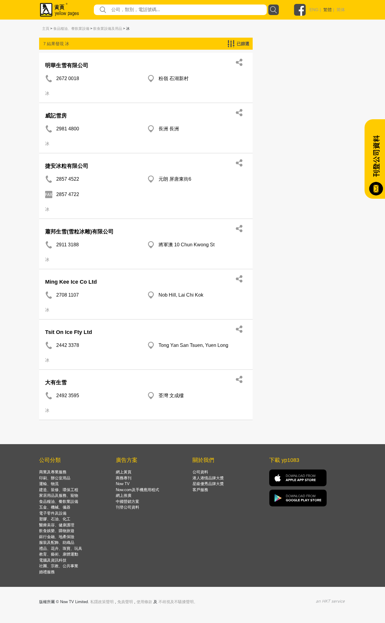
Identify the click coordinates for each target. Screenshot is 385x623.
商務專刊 (123, 478)
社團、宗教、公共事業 (58, 566)
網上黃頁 (123, 472)
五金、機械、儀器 (54, 507)
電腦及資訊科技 (52, 560)
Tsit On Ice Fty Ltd (68, 332)
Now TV (123, 483)
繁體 (327, 9)
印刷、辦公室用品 (54, 478)
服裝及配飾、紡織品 (56, 542)
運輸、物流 (49, 483)
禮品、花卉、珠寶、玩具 (60, 548)
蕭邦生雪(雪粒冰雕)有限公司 (79, 232)
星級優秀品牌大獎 (208, 483)
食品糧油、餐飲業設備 (71, 28)
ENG (314, 9)
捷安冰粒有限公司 (66, 166)
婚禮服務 (47, 572)
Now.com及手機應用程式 (137, 489)
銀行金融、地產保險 (56, 536)
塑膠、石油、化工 (54, 519)
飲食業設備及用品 (107, 28)
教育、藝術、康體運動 (58, 554)
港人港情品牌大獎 (208, 478)
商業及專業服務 (52, 472)
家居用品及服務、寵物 (58, 495)
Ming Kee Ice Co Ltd (71, 282)
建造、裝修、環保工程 (58, 489)
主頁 (45, 28)
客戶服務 (200, 489)
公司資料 (200, 472)
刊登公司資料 (127, 507)
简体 (341, 9)
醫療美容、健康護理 (56, 525)
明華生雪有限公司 (66, 65)
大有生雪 (56, 382)
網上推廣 (123, 495)
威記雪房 (56, 116)
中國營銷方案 (127, 501)
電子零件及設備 (52, 513)
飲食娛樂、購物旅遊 (56, 530)
